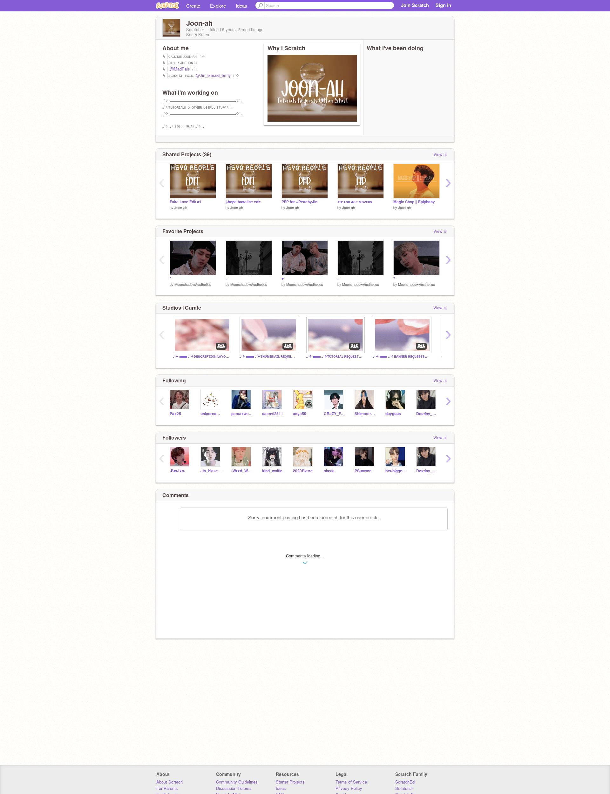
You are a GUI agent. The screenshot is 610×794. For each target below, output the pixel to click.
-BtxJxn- (177, 471)
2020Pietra (303, 471)
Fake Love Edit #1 (186, 202)
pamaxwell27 (242, 413)
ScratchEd (405, 782)
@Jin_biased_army (213, 75)
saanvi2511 (272, 413)
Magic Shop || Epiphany (414, 202)
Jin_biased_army (211, 471)
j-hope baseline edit (243, 202)
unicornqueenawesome (211, 413)
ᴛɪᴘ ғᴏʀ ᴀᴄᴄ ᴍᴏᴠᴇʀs (354, 202)
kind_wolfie (272, 471)
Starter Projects (290, 782)
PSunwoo (363, 471)
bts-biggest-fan (396, 471)
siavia (329, 471)
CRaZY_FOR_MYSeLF (334, 413)
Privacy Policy (349, 788)
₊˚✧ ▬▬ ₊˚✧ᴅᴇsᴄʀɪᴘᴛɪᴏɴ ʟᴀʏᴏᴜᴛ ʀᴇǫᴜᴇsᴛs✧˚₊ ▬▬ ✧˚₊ (201, 356)
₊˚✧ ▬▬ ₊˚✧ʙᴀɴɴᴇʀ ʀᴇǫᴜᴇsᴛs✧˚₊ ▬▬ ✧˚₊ (401, 356)
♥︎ (282, 278)
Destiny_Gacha (426, 413)
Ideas (241, 5)
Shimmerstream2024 (365, 413)
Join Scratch (415, 5)
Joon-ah (180, 207)
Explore (218, 5)
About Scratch (169, 782)
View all (440, 154)
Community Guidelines (237, 782)
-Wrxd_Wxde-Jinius (242, 471)
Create (193, 5)
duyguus (393, 413)
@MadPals (180, 69)
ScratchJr (404, 788)
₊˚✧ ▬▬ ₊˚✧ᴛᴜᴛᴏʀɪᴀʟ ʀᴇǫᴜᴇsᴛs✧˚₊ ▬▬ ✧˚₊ (334, 356)
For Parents (167, 788)
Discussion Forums (234, 788)
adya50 (299, 413)
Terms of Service (351, 782)
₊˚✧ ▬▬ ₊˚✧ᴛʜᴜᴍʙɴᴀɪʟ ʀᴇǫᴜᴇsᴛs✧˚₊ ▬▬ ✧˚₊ (268, 356)
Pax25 (175, 413)
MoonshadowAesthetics (192, 284)
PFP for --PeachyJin (299, 202)
